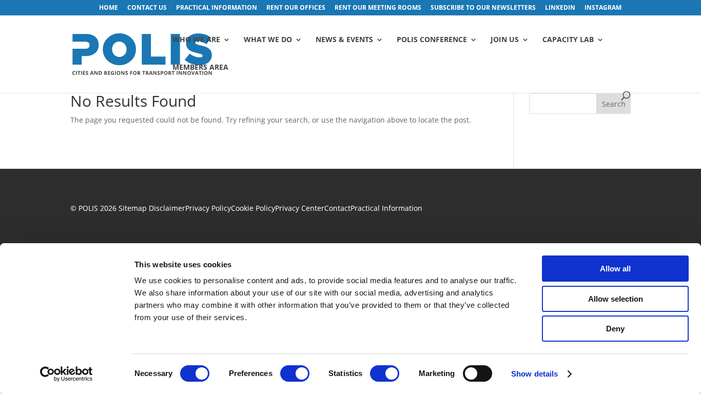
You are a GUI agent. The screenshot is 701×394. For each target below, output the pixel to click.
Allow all (615, 268)
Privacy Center (299, 208)
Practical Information (386, 208)
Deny (615, 328)
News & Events (344, 40)
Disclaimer (167, 208)
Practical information (216, 8)
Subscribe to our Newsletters (483, 8)
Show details (534, 373)
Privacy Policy (208, 208)
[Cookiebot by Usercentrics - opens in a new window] (66, 374)
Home (108, 8)
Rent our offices (295, 8)
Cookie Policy (253, 208)
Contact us (147, 8)
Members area (200, 68)
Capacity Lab (568, 40)
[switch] (294, 373)
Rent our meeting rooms (378, 8)
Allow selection (615, 298)
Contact (337, 208)
